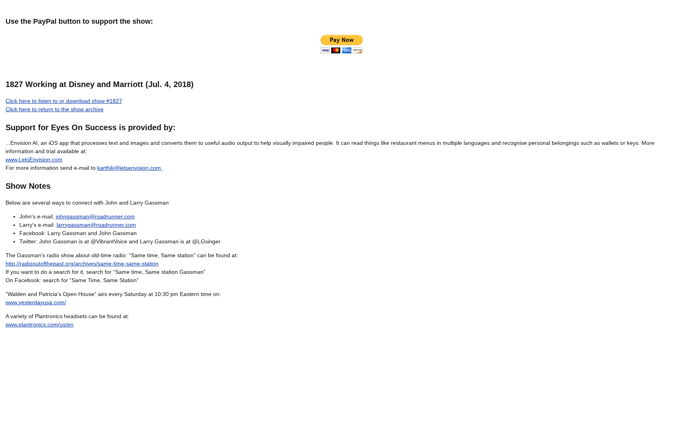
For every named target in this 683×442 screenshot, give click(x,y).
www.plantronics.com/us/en (40, 324)
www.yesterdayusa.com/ (36, 302)
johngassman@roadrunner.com (95, 216)
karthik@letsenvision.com (129, 168)
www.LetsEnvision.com (34, 159)
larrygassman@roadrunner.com (96, 225)
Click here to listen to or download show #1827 (64, 101)
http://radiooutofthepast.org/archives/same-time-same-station (82, 263)
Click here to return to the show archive (55, 109)
